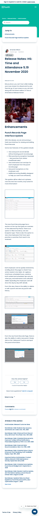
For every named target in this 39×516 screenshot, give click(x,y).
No (24, 382)
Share (10, 55)
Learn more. (31, 2)
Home (4, 18)
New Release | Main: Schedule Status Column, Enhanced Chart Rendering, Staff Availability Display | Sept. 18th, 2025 (19, 452)
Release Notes (12, 18)
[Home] (5, 7)
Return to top (9, 397)
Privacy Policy (17, 512)
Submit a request (27, 391)
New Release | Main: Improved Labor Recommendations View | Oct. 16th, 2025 (17, 446)
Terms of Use (6, 512)
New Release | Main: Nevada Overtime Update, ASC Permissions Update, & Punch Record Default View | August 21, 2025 (19, 472)
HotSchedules (22, 18)
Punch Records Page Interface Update (17, 38)
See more (8, 484)
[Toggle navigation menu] (35, 7)
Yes (15, 382)
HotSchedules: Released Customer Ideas (17, 424)
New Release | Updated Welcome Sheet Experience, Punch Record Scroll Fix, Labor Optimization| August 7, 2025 (17, 479)
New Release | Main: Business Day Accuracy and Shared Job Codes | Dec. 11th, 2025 (18, 429)
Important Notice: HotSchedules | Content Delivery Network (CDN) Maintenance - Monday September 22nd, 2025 (18, 459)
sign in (11, 409)
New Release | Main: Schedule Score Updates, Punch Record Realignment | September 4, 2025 (19, 466)
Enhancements (9, 34)
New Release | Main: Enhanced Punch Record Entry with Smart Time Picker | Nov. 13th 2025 (18, 434)
